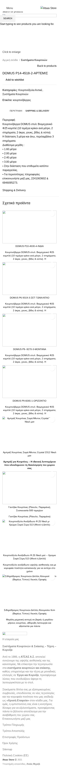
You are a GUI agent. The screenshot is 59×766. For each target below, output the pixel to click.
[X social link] (25, 2)
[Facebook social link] (21, 2)
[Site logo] (48, 8)
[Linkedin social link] (38, 2)
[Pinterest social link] (34, 2)
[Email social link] (29, 2)
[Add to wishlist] (52, 213)
